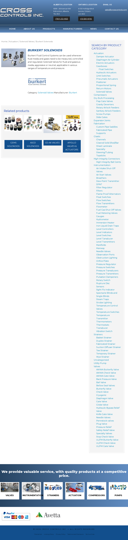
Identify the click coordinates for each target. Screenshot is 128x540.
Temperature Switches (107, 312)
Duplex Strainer (104, 341)
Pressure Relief (104, 427)
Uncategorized (101, 360)
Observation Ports (105, 254)
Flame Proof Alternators (108, 194)
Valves (97, 366)
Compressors (100, 95)
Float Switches (106, 69)
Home (12, 29)
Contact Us (112, 29)
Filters (99, 191)
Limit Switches (103, 76)
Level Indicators (104, 232)
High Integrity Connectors (107, 159)
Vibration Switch (104, 331)
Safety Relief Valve (105, 430)
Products (49, 29)
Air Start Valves (103, 175)
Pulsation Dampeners (107, 277)
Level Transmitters (105, 242)
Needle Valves (103, 251)
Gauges (100, 216)
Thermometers (104, 321)
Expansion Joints (102, 120)
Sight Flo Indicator (105, 290)
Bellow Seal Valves (105, 385)
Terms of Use (90, 534)
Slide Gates (101, 117)
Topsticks (101, 155)
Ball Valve (101, 382)
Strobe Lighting (104, 302)
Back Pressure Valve (106, 379)
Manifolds (101, 245)
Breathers (101, 178)
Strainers (98, 334)
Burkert (73, 92)
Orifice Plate (102, 261)
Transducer (102, 328)
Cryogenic (101, 395)
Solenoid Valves (27, 41)
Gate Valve (101, 401)
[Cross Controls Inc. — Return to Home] (22, 9)
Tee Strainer (102, 350)
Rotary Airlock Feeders (107, 107)
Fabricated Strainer (105, 344)
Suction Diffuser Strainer (108, 347)
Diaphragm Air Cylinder (107, 60)
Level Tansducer (104, 238)
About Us (29, 29)
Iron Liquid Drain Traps (107, 226)
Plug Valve (101, 424)
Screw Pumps (103, 114)
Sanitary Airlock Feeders (108, 111)
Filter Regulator (104, 187)
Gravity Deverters (105, 104)
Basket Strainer (104, 337)
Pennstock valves (105, 421)
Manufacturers (72, 29)
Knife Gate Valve (104, 414)
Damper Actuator (105, 56)
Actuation (13, 41)
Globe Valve (102, 405)
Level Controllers (104, 229)
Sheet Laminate (104, 146)
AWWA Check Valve (106, 373)
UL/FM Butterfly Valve (107, 440)
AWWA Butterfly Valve (107, 369)
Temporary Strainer (106, 353)
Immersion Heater (105, 223)
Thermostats (102, 325)
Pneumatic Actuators (107, 79)
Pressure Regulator (106, 264)
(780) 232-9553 (61, 19)
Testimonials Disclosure (75, 534)
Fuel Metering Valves (106, 213)
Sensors (100, 286)
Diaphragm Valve (104, 398)
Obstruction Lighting (106, 258)
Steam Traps (102, 299)
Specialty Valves (104, 433)
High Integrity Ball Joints (108, 162)
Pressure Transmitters (107, 274)
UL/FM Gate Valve (105, 446)
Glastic (97, 136)
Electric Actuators (105, 63)
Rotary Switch (103, 280)
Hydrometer (102, 219)
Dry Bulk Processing (104, 98)
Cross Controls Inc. (54, 529)
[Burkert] (37, 81)
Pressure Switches (105, 267)
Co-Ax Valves (52, 143)
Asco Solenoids (33, 144)
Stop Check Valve (105, 437)
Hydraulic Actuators (106, 72)
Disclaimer (38, 534)
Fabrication (99, 123)
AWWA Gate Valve (105, 376)
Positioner (101, 82)
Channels (101, 139)
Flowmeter (101, 207)
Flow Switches (103, 200)
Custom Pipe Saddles (107, 127)
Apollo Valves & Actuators (71, 146)
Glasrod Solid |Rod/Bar (107, 143)
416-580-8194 (86, 19)
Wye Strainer (102, 357)
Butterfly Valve (103, 389)
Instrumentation (102, 165)
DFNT (99, 184)
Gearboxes (101, 66)
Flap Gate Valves (104, 101)
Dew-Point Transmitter (107, 181)
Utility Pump (100, 363)
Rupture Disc (103, 283)
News (93, 29)
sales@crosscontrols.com (116, 10)
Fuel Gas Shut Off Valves (108, 210)
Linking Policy (49, 534)
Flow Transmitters (105, 203)
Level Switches (103, 235)
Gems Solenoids (13, 144)
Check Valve (102, 392)
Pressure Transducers (107, 270)
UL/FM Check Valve (106, 443)
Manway (100, 248)
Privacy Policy (60, 534)
